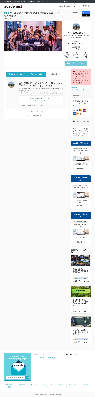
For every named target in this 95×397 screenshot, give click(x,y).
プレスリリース (73, 384)
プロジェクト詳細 (16, 74)
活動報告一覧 (36, 115)
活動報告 (57, 74)
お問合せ (60, 384)
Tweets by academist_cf (47, 358)
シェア (86, 13)
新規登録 (86, 6)
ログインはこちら (41, 100)
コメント (37, 74)
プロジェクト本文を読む (36, 111)
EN (67, 1)
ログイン (77, 6)
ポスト (86, 15)
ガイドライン (35, 384)
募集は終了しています (76, 63)
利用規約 (22, 384)
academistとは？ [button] (65, 6)
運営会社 (85, 384)
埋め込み (77, 13)
